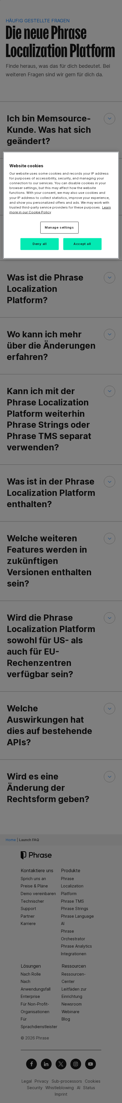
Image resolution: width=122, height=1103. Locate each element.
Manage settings (59, 227)
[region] (61, 205)
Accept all (82, 244)
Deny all (40, 244)
